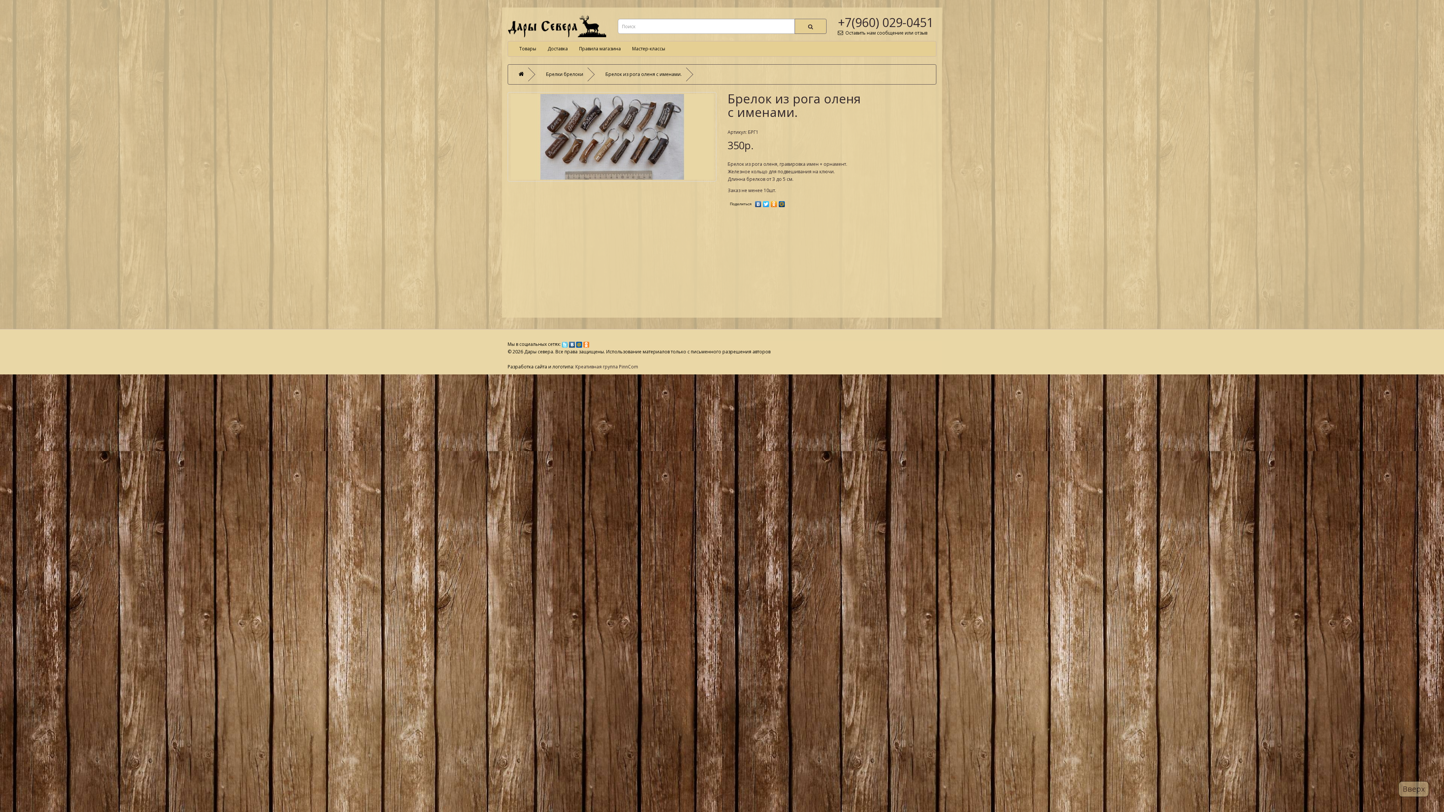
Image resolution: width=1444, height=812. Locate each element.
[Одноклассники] (774, 202)
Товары (527, 48)
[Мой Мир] (782, 202)
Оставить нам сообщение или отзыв (885, 33)
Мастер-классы (648, 48)
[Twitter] (766, 202)
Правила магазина (600, 48)
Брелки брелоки (564, 74)
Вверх (1414, 789)
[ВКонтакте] (758, 202)
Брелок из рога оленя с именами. (643, 74)
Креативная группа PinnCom (606, 367)
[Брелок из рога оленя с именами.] (612, 137)
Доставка (558, 48)
